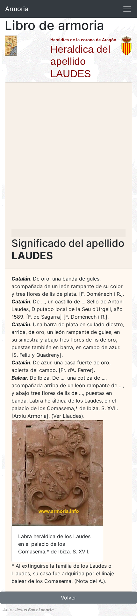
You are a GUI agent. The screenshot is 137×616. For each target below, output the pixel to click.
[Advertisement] (68, 158)
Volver (68, 597)
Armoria (16, 9)
